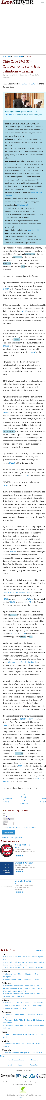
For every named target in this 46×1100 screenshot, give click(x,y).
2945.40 (32, 352)
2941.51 (28, 602)
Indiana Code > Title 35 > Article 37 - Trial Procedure (24, 1003)
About (10, 1065)
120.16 (30, 599)
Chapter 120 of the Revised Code (16, 592)
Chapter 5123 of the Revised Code (22, 662)
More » (2, 1056)
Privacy (20, 1065)
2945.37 (25, 84)
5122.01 (6, 289)
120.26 (12, 602)
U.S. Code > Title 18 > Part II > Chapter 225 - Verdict (24, 967)
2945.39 (6, 346)
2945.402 (35, 84)
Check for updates (27, 75)
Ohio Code (7, 56)
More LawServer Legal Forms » (13, 838)
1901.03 (21, 766)
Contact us (34, 1060)
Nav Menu (42, 3)
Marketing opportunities (16, 1060)
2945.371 (24, 311)
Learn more (8, 832)
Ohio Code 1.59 (23, 205)
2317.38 (22, 633)
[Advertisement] (23, 30)
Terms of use (34, 1065)
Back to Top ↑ (23, 1098)
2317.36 (13, 633)
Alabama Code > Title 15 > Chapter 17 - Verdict (22, 979)
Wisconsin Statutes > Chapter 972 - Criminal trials (24, 1052)
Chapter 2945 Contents (24, 800)
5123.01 (24, 475)
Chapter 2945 (18, 56)
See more (39, 950)
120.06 (5, 599)
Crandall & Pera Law (24, 863)
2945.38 (24, 709)
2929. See (35, 192)
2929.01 (6, 485)
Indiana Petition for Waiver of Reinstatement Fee (19, 828)
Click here (8, 115)
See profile (19, 856)
